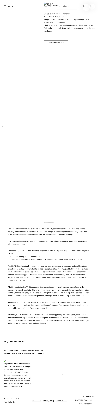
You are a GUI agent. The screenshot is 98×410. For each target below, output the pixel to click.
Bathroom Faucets (11, 350)
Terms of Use (61, 401)
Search (74, 5)
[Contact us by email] (91, 6)
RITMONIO (39, 350)
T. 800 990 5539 (10, 398)
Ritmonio (44, 229)
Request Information (56, 43)
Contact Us (36, 401)
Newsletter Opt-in (11, 402)
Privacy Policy (48, 401)
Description (49, 223)
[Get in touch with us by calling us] (83, 6)
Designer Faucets (27, 350)
